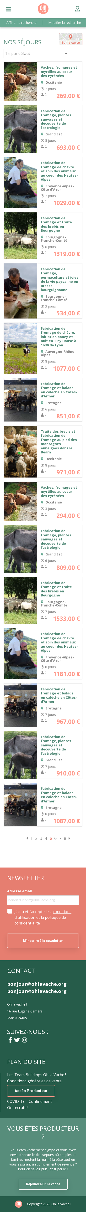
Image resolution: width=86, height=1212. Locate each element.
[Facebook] (10, 1040)
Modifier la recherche (64, 22)
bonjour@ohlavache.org (37, 984)
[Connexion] (77, 9)
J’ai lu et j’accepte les (43, 917)
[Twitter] (17, 1040)
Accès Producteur (31, 1091)
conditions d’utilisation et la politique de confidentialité (43, 917)
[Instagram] (24, 1040)
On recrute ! (17, 1107)
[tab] (70, 39)
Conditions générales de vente (34, 1081)
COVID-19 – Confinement (29, 1101)
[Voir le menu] (8, 9)
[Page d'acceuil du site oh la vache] (43, 12)
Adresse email (19, 891)
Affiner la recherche (21, 22)
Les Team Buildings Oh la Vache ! (36, 1074)
